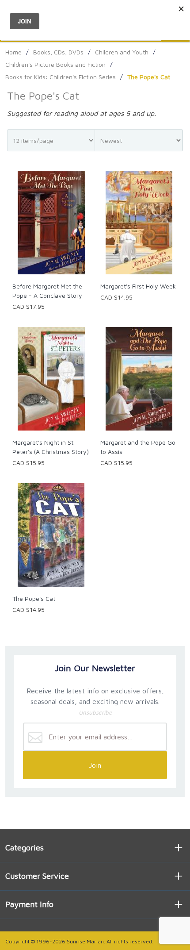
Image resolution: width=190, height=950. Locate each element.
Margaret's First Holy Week (138, 286)
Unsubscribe (95, 712)
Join (95, 765)
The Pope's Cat (33, 598)
